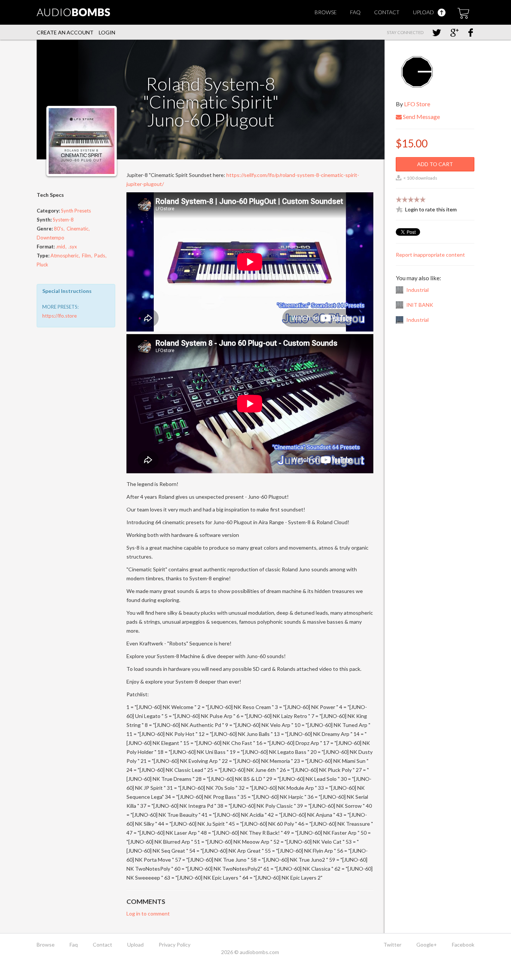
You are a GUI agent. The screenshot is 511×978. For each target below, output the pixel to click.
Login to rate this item (431, 209)
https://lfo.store (59, 316)
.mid (60, 247)
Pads (99, 256)
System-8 (63, 220)
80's (58, 229)
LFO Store (417, 103)
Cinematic (77, 229)
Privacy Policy (174, 944)
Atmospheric (65, 256)
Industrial (417, 290)
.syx (72, 247)
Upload (424, 12)
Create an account (65, 32)
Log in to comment (148, 913)
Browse (326, 12)
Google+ (426, 944)
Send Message (421, 116)
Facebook (463, 944)
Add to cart (435, 164)
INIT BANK (419, 305)
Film (86, 256)
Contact (387, 12)
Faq (355, 12)
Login (107, 32)
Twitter (392, 944)
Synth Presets (76, 211)
